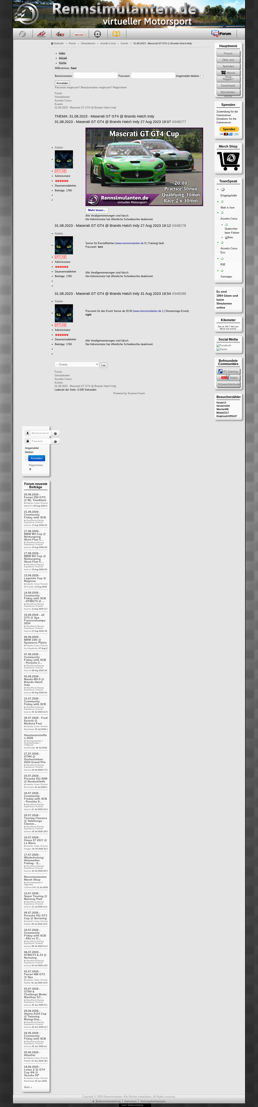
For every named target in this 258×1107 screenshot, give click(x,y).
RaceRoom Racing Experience (34, 521)
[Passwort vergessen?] (55, 441)
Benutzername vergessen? (96, 87)
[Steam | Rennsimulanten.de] (221, 349)
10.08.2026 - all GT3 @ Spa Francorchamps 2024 (35, 619)
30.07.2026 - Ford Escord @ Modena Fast (36, 720)
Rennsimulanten (34, 741)
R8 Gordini (29, 587)
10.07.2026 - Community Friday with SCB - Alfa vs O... (35, 934)
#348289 (179, 294)
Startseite (58, 43)
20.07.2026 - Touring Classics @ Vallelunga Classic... (35, 819)
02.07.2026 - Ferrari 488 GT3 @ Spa (34, 974)
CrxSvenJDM (30, 887)
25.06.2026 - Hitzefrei (32, 1054)
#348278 (179, 226)
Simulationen (88, 43)
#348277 (179, 122)
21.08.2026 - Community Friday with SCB (35, 514)
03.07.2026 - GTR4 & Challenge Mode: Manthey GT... (35, 993)
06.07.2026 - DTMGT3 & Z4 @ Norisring (35, 954)
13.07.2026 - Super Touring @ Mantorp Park (35, 896)
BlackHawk (29, 729)
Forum (72, 43)
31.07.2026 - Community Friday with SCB (35, 701)
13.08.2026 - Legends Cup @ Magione (35, 578)
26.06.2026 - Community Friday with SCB (35, 1035)
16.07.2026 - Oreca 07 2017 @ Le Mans (35, 840)
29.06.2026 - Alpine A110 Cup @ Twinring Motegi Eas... (35, 1015)
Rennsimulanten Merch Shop (35, 878)
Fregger (27, 849)
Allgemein (28, 884)
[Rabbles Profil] (64, 159)
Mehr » (28, 1087)
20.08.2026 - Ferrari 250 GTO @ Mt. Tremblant (35, 497)
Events (124, 43)
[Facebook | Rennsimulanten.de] (223, 345)
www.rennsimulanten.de (130, 243)
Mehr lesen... (97, 210)
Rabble (59, 147)
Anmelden (37, 458)
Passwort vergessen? (67, 87)
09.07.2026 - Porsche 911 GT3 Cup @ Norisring (35, 915)
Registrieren (120, 87)
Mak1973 (28, 506)
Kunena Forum (136, 393)
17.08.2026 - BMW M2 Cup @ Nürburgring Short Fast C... (35, 535)
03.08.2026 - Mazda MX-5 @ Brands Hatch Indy (34, 680)
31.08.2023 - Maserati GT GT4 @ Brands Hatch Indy (85, 107)
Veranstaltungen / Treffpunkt (32, 744)
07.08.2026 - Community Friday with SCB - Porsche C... (35, 658)
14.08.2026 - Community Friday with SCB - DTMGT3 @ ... (35, 597)
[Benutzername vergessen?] (55, 433)
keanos (27, 525)
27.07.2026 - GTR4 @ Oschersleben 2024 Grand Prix (35, 758)
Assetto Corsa (108, 43)
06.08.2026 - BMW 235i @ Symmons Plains (35, 639)
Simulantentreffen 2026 (35, 737)
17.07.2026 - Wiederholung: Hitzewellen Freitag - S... (34, 859)
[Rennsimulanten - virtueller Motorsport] (25, 14)
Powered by (120, 393)
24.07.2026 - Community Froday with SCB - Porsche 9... (35, 797)
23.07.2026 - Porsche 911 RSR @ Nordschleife (35, 778)
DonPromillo (29, 748)
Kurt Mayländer (31, 648)
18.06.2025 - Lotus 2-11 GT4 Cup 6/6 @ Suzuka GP (34, 1071)
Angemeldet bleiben (32, 450)
